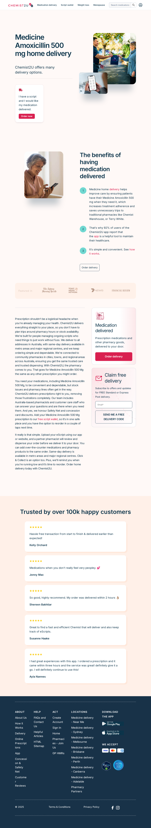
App (17, 753)
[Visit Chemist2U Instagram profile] (118, 808)
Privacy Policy (91, 806)
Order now (26, 116)
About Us (21, 717)
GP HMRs (58, 753)
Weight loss (83, 5)
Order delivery (90, 267)
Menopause (99, 5)
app (96, 236)
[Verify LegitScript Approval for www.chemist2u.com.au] (106, 765)
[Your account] (140, 5)
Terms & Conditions (59, 806)
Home (56, 733)
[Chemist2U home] (20, 5)
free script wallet (48, 419)
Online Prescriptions (21, 743)
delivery (114, 189)
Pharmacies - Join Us (58, 743)
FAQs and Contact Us (40, 722)
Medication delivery (47, 5)
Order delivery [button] (114, 356)
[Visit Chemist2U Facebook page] (112, 808)
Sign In (56, 727)
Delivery (20, 733)
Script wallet (67, 5)
